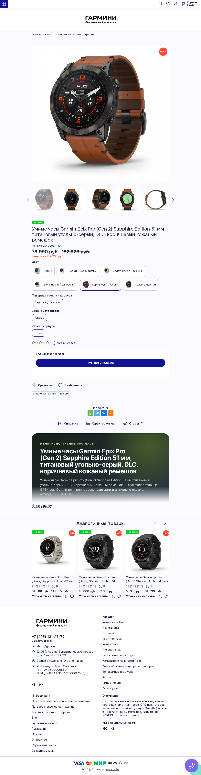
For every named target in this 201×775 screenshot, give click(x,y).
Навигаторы (110, 628)
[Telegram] (97, 413)
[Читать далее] (42, 505)
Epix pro (64, 393)
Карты (106, 677)
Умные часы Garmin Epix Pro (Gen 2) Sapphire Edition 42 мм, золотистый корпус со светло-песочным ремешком (53, 579)
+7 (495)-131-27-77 (48, 637)
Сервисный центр (44, 745)
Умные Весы (110, 644)
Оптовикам (39, 739)
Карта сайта (112, 769)
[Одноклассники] (110, 413)
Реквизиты (39, 728)
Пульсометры (111, 649)
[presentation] (28, 200)
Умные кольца (112, 682)
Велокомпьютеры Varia (117, 671)
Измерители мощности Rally (121, 660)
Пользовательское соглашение (53, 706)
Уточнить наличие (100, 363)
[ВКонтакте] (104, 413)
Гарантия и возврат (45, 723)
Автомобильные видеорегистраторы (127, 666)
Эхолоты (108, 633)
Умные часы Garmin (44, 393)
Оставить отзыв (43, 750)
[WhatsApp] (90, 413)
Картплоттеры (112, 638)
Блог (35, 717)
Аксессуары (110, 688)
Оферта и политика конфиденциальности (60, 701)
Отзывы (37, 734)
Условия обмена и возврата (51, 712)
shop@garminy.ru (48, 646)
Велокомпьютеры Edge (118, 655)
